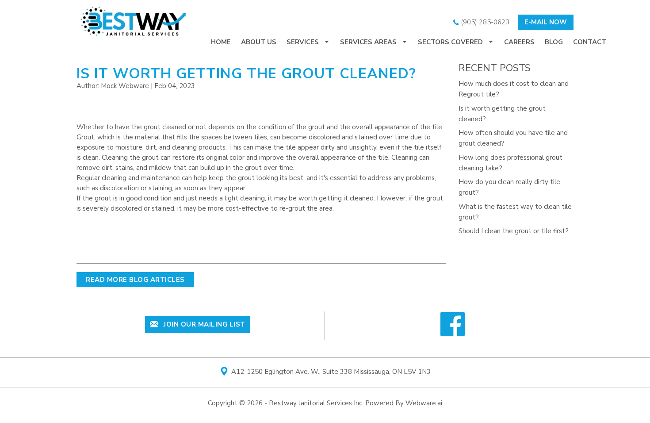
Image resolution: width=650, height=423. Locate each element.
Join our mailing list (203, 324)
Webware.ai (423, 403)
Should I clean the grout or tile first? (514, 231)
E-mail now (545, 22)
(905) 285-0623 (484, 22)
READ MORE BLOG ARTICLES (135, 279)
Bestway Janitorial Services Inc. (316, 403)
